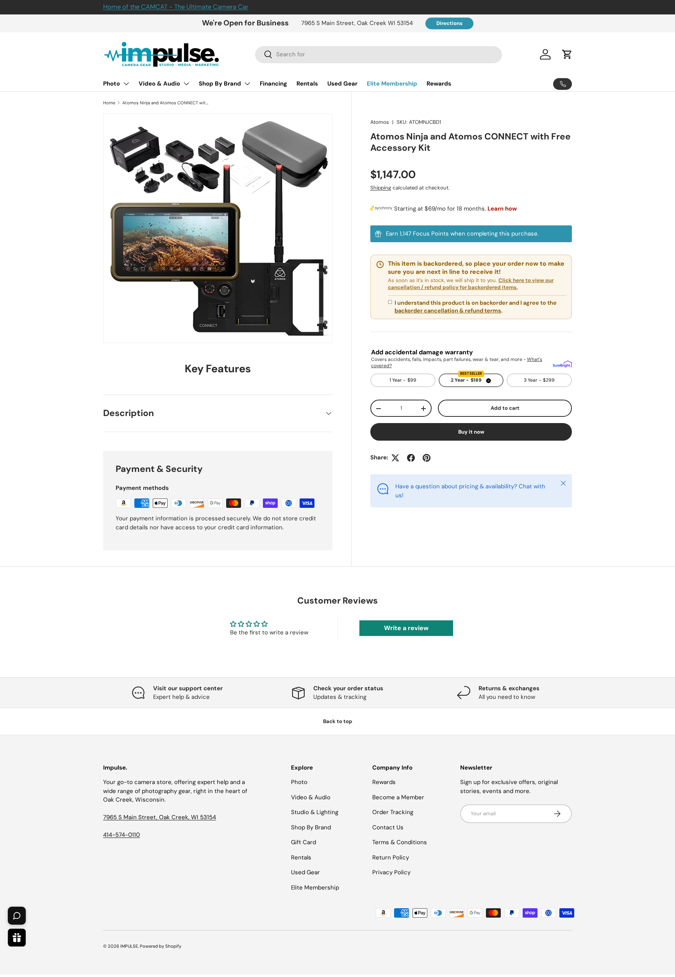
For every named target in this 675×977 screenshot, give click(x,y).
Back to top (337, 721)
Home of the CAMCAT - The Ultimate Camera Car (175, 7)
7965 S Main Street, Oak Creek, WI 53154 (159, 817)
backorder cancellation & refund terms (448, 310)
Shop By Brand (220, 84)
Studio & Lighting (314, 812)
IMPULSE (129, 946)
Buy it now (471, 432)
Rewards (439, 84)
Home (109, 102)
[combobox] (378, 54)
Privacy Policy (391, 872)
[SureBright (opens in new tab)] (562, 363)
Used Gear (342, 84)
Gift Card (303, 842)
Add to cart (505, 408)
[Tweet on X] (395, 458)
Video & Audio (159, 84)
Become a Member (398, 797)
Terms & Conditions (399, 842)
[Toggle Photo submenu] (126, 83)
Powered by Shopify (160, 946)
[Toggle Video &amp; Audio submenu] (186, 83)
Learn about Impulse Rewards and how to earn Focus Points (471, 234)
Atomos (379, 122)
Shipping (380, 188)
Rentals (307, 84)
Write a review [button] (406, 628)
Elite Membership (392, 84)
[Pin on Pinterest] (426, 458)
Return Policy (390, 857)
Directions (449, 23)
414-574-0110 (121, 835)
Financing (273, 84)
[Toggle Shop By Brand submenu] (247, 83)
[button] (567, 54)
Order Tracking (392, 812)
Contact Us (388, 827)
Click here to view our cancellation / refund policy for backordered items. (471, 284)
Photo (111, 84)
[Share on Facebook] (411, 458)
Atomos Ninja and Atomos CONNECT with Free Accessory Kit (166, 102)
